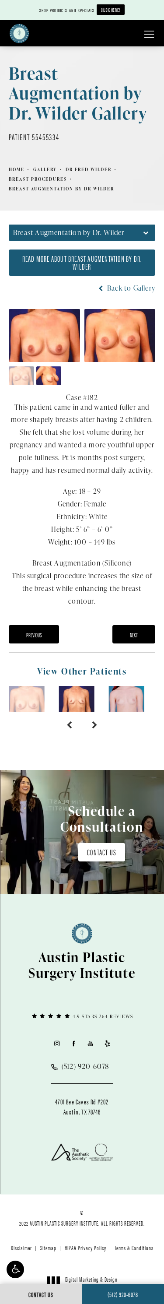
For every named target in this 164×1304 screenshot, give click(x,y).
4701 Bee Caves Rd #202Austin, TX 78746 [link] (81, 1106)
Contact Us (101, 852)
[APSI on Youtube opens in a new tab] (90, 1043)
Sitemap (48, 1247)
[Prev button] (69, 725)
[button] (15, 1269)
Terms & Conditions (134, 1247)
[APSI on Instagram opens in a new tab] (56, 1043)
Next (134, 634)
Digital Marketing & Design (91, 1283)
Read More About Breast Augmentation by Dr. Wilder (82, 262)
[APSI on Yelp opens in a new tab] (107, 1043)
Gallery (45, 169)
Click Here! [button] (110, 10)
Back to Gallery (130, 288)
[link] (82, 1015)
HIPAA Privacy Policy (85, 1247)
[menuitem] (56, 1043)
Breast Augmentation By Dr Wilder (61, 189)
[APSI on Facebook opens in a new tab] (73, 1043)
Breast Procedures (38, 179)
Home (16, 169)
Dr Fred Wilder (89, 169)
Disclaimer (21, 1247)
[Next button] (94, 725)
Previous (34, 634)
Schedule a (101, 818)
